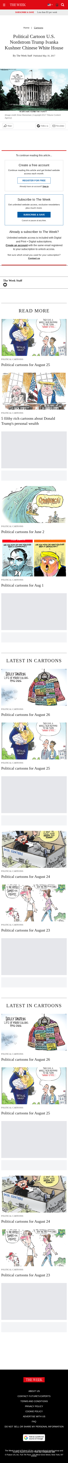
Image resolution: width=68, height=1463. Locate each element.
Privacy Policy (34, 1406)
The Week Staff (24, 55)
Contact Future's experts (34, 1396)
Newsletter (60, 126)
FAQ (34, 1421)
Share (10, 126)
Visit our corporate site (44, 1452)
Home (26, 27)
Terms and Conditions (34, 1401)
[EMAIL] (6, 285)
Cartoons (38, 27)
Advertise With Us (34, 1416)
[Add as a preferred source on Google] (34, 1437)
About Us (34, 1391)
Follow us (44, 126)
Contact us (34, 258)
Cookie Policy (34, 1411)
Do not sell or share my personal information (34, 1426)
